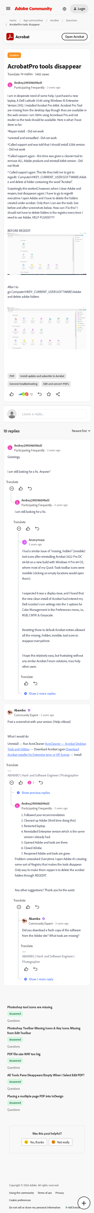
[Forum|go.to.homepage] (33, 8)
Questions (71, 20)
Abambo (20, 710)
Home (13, 20)
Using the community (21, 1192)
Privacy (59, 1192)
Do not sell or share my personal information (34, 1207)
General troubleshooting (23, 383)
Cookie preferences (20, 1200)
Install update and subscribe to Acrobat (42, 376)
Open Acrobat (74, 36)
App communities (33, 20)
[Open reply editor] (47, 414)
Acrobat (54, 20)
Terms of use (45, 1192)
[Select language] (64, 8)
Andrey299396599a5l (28, 83)
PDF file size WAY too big (23, 1054)
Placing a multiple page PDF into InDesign (35, 1096)
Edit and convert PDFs (56, 383)
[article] (47, 467)
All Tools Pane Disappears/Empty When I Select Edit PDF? (45, 1075)
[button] (8, 10)
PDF (12, 376)
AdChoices (74, 1207)
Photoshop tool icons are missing (29, 1007)
